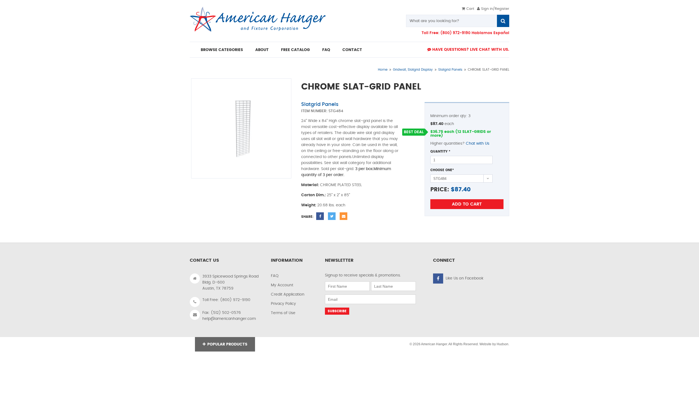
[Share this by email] (343, 216)
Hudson (502, 344)
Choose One (442, 170)
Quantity (440, 151)
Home (382, 69)
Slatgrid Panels (450, 69)
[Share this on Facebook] (320, 216)
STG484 (335, 111)
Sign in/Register (495, 9)
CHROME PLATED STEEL (341, 185)
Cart (470, 9)
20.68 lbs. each (331, 205)
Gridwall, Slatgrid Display (413, 69)
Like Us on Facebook (464, 278)
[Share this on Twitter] (332, 216)
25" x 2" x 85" (338, 195)
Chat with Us (477, 143)
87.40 (463, 189)
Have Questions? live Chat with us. (470, 50)
